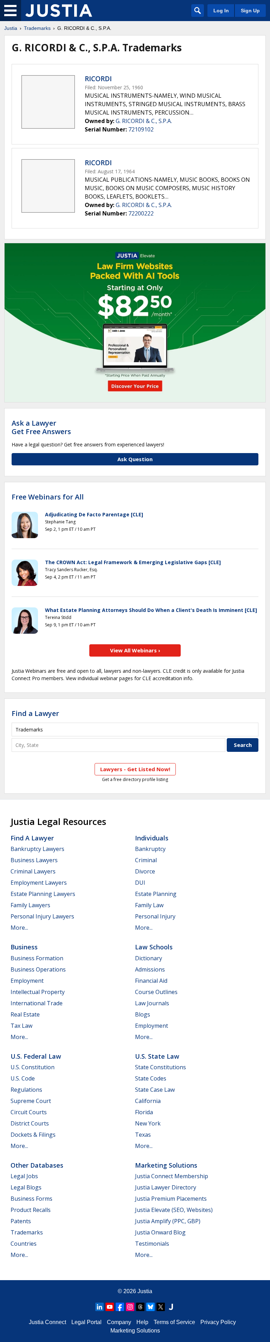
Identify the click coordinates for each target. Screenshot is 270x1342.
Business (24, 947)
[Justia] (58, 10)
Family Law (149, 905)
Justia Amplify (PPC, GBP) (167, 1221)
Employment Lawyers (39, 882)
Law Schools (154, 947)
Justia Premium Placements (171, 1198)
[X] (160, 1307)
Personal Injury (155, 916)
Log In (221, 10)
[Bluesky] (150, 1307)
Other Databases (37, 1165)
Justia (10, 28)
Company (119, 1322)
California (148, 1101)
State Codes (150, 1078)
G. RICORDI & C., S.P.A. (144, 121)
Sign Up (250, 10)
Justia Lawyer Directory (165, 1187)
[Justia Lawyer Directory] (171, 1307)
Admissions (150, 969)
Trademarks (37, 28)
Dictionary (148, 958)
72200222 (141, 213)
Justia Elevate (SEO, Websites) (174, 1210)
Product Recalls (31, 1210)
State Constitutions (160, 1067)
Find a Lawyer (35, 713)
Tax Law (21, 1026)
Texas (143, 1134)
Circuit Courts (29, 1112)
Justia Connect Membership (171, 1176)
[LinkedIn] (99, 1307)
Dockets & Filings (33, 1134)
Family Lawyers (30, 905)
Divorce (145, 871)
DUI (140, 882)
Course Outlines (156, 992)
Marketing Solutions (166, 1165)
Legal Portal (86, 1322)
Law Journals (152, 1003)
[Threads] (140, 1307)
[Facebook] (120, 1307)
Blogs (142, 1014)
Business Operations (38, 969)
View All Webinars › (135, 650)
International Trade (37, 1003)
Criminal (146, 860)
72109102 (141, 129)
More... (19, 927)
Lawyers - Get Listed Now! (135, 769)
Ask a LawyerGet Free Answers (41, 427)
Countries (24, 1243)
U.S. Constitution (32, 1067)
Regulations (26, 1089)
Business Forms (31, 1198)
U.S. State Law (157, 1056)
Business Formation (37, 958)
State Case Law (155, 1089)
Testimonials (152, 1243)
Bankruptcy (150, 849)
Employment (27, 981)
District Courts (30, 1123)
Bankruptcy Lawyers (37, 849)
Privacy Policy (218, 1322)
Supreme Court (31, 1101)
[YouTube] (109, 1307)
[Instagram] (130, 1307)
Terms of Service (174, 1322)
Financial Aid (151, 981)
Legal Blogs (26, 1187)
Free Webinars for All (48, 497)
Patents (21, 1221)
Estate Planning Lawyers (43, 894)
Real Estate (25, 1014)
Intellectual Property (38, 992)
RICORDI (98, 78)
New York (148, 1123)
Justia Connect (47, 1322)
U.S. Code (23, 1078)
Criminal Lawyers (33, 871)
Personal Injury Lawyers (42, 916)
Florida (144, 1112)
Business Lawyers (34, 860)
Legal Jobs (24, 1176)
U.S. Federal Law (36, 1056)
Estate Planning (155, 894)
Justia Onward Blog (160, 1232)
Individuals (151, 838)
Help (142, 1322)
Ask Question (135, 459)
